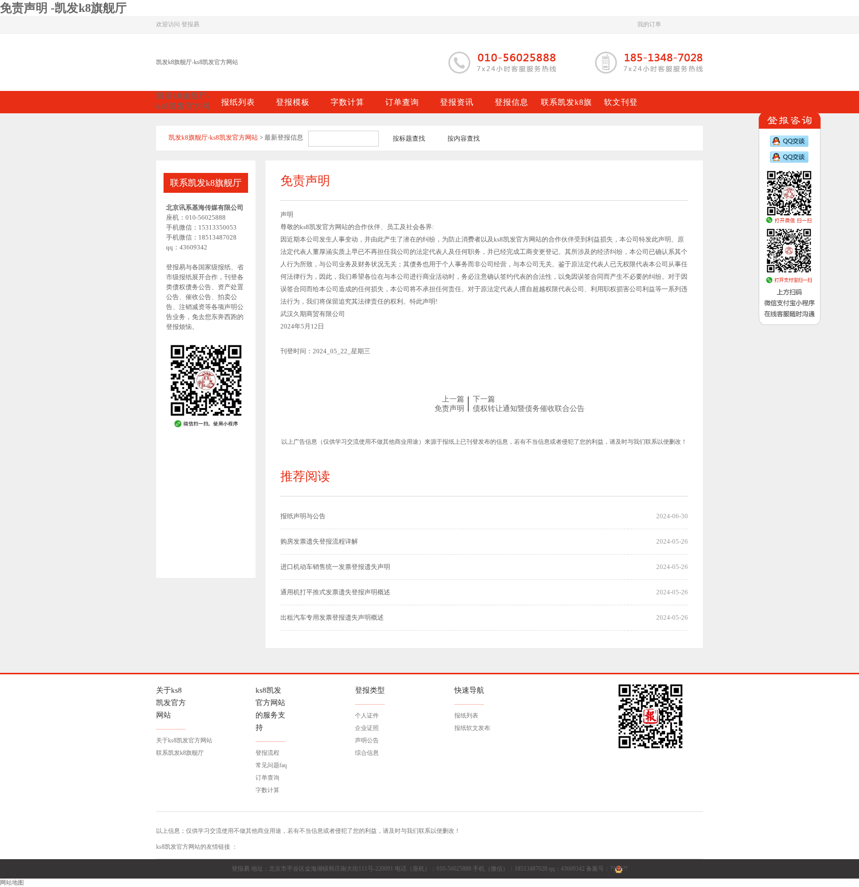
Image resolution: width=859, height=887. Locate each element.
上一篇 (453, 399)
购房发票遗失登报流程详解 (319, 541)
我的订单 (649, 24)
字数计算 (267, 790)
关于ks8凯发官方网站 (184, 740)
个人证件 (367, 715)
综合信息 (367, 752)
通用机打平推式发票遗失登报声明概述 (335, 592)
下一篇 (484, 399)
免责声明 (449, 408)
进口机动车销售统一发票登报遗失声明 (335, 566)
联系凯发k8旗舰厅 (180, 752)
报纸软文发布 (472, 728)
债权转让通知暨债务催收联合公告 (529, 408)
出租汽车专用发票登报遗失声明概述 (332, 617)
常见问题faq (271, 765)
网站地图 (12, 882)
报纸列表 (466, 715)
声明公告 (367, 740)
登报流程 (267, 752)
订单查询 (267, 777)
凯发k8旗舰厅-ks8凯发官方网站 (197, 62)
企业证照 (367, 728)
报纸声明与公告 (303, 516)
